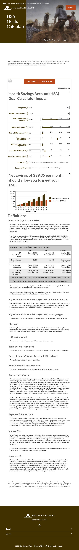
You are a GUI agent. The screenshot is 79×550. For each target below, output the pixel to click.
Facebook (39, 525)
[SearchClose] (60, 8)
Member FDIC (38, 546)
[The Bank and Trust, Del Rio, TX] (18, 8)
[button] (39, 96)
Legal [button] (8, 529)
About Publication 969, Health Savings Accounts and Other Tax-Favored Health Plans (40, 293)
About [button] (8, 534)
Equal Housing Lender (55, 546)
